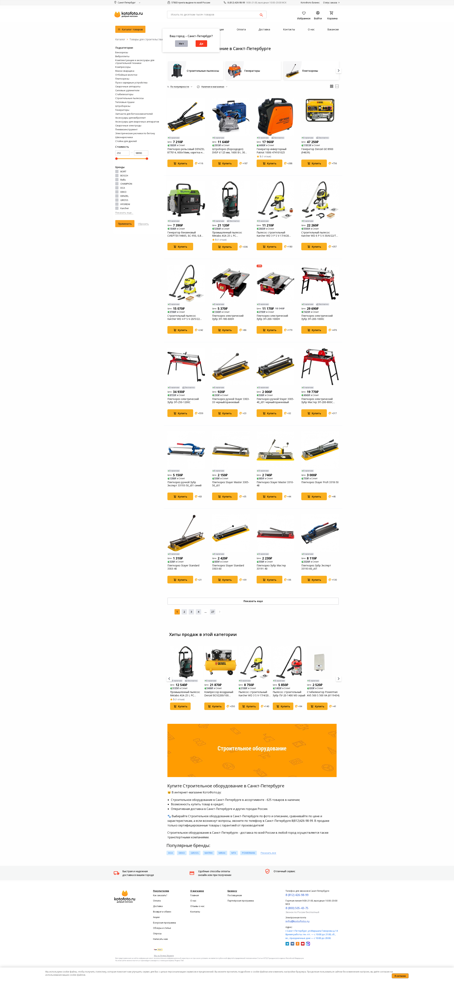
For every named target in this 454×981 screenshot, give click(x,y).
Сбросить (143, 223)
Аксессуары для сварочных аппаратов (137, 121)
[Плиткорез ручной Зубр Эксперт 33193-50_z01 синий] (186, 450)
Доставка (158, 906)
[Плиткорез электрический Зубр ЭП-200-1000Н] (275, 283)
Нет (181, 43)
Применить (125, 223)
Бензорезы (121, 52)
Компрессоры (123, 67)
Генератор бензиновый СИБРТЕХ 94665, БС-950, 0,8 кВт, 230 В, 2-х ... (184, 234)
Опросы (157, 933)
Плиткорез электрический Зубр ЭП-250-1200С (183, 400)
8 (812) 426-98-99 (236, 2)
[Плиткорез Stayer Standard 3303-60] (231, 533)
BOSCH (124, 175)
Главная (194, 895)
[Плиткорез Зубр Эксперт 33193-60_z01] (320, 533)
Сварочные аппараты (127, 86)
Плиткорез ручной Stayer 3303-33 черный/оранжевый (231, 400)
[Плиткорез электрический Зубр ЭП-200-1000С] (320, 283)
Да (201, 43)
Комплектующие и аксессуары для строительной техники (134, 62)
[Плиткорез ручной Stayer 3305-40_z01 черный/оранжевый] (275, 367)
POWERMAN (248, 852)
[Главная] (120, 39)
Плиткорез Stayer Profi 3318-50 (320, 482)
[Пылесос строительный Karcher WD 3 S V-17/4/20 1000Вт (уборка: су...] (255, 662)
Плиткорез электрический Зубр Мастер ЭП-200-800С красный (317, 400)
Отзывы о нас (197, 906)
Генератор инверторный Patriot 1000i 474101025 (271, 150)
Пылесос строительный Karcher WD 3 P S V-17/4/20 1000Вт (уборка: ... (273, 234)
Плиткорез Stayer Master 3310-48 (275, 484)
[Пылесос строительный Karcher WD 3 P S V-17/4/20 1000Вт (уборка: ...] (275, 200)
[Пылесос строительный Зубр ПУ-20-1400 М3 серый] (289, 662)
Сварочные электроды (128, 125)
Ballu (123, 179)
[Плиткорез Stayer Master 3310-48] (275, 450)
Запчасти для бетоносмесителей (134, 113)
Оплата (157, 900)
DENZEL (124, 196)
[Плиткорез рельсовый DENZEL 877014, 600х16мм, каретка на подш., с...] (186, 117)
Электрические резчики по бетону (135, 133)
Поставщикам (235, 895)
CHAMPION (126, 183)
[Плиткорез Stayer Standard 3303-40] (186, 533)
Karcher (124, 208)
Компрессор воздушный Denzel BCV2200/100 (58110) (218, 693)
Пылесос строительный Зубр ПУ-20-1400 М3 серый (289, 693)
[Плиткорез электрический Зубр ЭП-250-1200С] (186, 367)
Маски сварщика (124, 70)
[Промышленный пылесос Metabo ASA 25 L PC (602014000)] (231, 200)
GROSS (124, 200)
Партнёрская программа (241, 900)
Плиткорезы (122, 78)
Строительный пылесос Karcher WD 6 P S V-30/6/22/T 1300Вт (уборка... (318, 234)
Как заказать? (160, 895)
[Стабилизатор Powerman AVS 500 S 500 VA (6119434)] (323, 662)
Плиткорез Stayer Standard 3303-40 (183, 567)
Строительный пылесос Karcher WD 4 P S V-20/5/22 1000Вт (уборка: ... (183, 317)
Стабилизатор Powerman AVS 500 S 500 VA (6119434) (323, 693)
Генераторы (122, 109)
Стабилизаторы (124, 94)
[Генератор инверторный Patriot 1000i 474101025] (275, 117)
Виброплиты (122, 56)
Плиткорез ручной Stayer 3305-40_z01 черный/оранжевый (275, 400)
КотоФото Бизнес (310, 2)
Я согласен (400, 975)
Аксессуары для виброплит (130, 117)
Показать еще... (124, 212)
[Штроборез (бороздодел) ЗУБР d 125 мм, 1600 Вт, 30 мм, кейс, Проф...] (231, 117)
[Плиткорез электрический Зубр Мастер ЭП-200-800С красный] (320, 367)
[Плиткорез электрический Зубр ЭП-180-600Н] (231, 283)
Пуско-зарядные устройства (131, 82)
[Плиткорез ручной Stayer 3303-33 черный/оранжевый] (231, 367)
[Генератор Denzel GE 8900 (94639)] (320, 117)
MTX (233, 852)
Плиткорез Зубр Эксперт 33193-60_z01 (316, 567)
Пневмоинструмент (126, 129)
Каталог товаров (132, 29)
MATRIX (209, 852)
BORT (123, 171)
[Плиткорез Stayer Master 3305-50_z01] (231, 450)
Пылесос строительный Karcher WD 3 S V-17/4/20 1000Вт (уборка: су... (253, 693)
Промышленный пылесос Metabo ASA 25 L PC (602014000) (227, 234)
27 (212, 611)
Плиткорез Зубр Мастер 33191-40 (271, 567)
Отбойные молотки (126, 74)
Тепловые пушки (124, 102)
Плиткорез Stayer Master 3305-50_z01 (230, 484)
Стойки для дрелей (126, 141)
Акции (156, 917)
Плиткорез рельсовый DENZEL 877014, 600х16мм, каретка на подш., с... (186, 150)
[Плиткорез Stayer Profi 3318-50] (320, 450)
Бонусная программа (164, 922)
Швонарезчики (124, 137)
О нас (193, 900)
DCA (122, 187)
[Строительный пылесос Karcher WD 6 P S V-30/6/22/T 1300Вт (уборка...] (320, 200)
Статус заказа (330, 2)
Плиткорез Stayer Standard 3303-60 (228, 567)
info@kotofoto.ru (297, 921)
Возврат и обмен (162, 911)
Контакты (195, 911)
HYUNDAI (125, 204)
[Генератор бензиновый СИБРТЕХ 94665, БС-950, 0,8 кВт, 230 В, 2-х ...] (186, 200)
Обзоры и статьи (162, 928)
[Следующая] (219, 611)
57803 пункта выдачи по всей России (190, 2)
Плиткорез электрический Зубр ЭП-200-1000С (317, 317)
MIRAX (222, 852)
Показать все (268, 852)
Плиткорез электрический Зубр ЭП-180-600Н (227, 317)
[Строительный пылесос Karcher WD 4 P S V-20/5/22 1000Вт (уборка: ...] (186, 283)
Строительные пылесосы (129, 98)
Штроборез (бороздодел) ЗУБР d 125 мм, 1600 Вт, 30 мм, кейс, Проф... (228, 150)
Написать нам (160, 939)
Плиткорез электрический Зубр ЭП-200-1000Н (272, 317)
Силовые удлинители (127, 90)
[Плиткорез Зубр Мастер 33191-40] (275, 533)
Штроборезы (122, 106)
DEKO (123, 191)
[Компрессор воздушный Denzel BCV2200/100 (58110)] (220, 662)
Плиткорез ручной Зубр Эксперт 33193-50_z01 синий (184, 484)
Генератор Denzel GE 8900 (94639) (317, 150)
